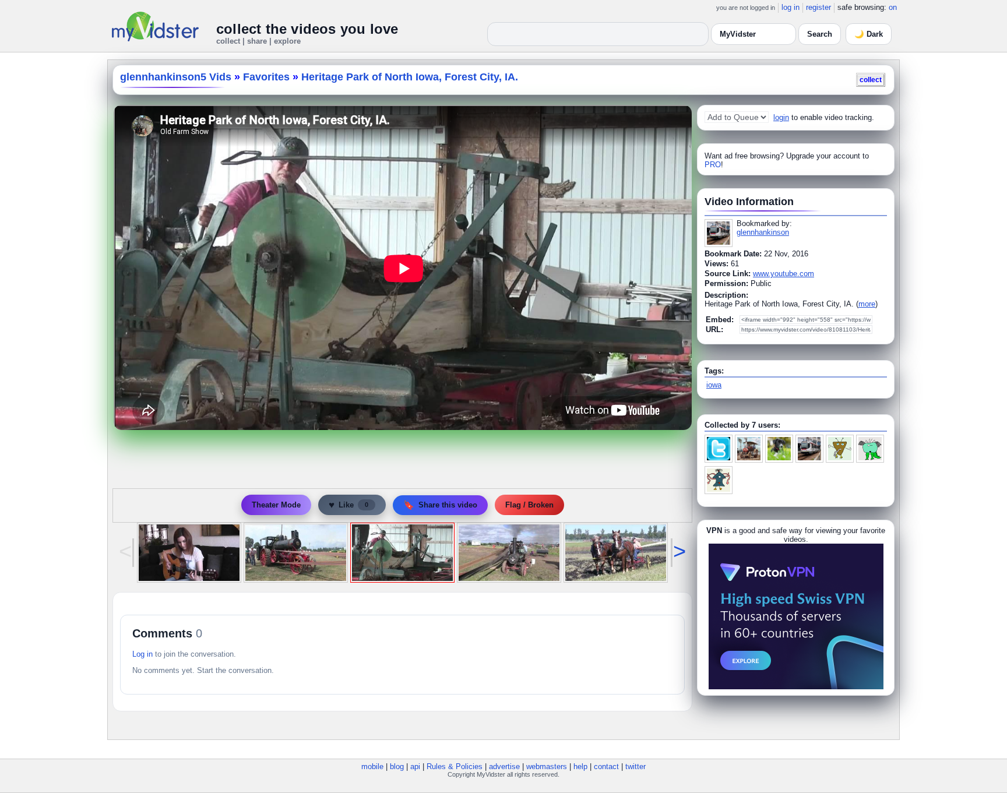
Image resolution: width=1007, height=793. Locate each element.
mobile (372, 766)
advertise (504, 766)
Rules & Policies (455, 766)
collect (871, 79)
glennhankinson (763, 232)
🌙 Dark (868, 34)
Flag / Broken (529, 505)
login (781, 117)
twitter (635, 766)
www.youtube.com (783, 273)
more (866, 303)
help (580, 766)
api (415, 766)
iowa (713, 384)
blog (397, 766)
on (893, 7)
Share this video (440, 505)
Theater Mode (276, 505)
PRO (713, 164)
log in (790, 7)
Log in (142, 654)
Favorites (266, 77)
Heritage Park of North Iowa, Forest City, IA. (409, 77)
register (818, 7)
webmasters (546, 766)
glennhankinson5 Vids (175, 77)
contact (606, 766)
